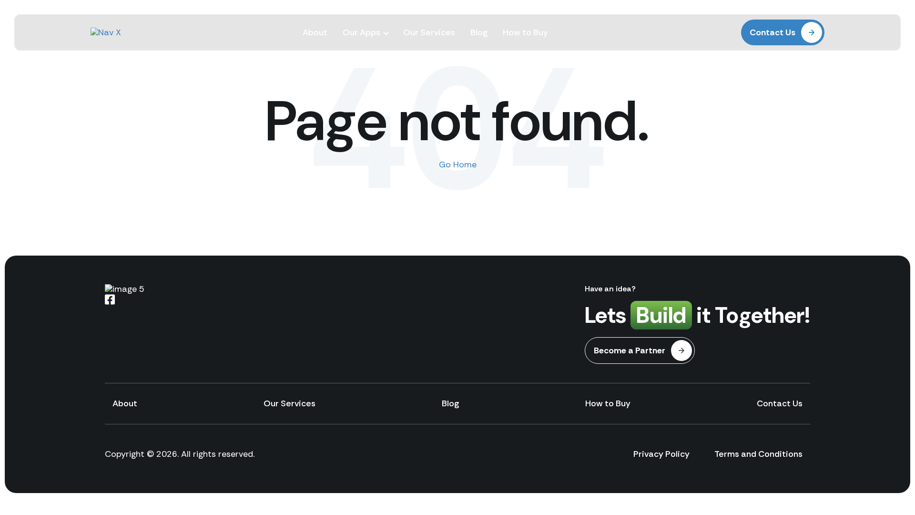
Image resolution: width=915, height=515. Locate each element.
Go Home (458, 164)
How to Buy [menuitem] (525, 32)
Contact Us (772, 32)
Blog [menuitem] (479, 32)
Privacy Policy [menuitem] (661, 454)
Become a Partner (629, 350)
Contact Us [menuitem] (780, 403)
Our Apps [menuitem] (361, 32)
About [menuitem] (315, 32)
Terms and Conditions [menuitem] (758, 454)
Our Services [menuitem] (429, 32)
